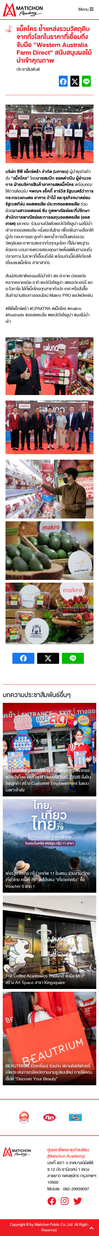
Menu (84, 9)
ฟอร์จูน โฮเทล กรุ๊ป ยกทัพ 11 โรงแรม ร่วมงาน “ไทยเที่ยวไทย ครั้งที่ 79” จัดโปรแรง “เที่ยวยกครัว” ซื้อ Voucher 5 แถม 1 (48, 880)
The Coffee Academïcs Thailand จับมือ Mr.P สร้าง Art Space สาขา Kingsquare (45, 979)
